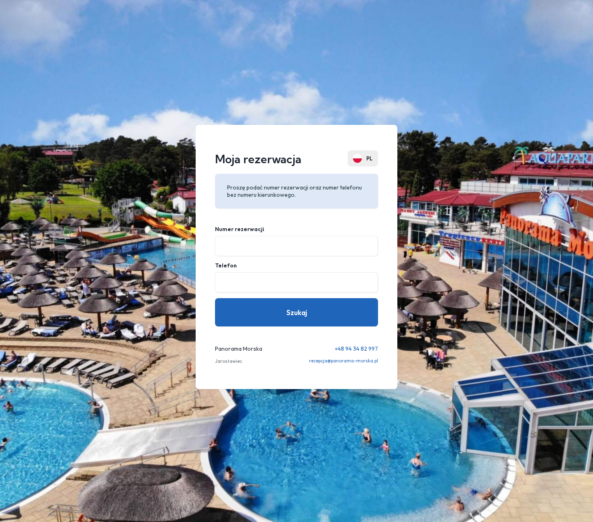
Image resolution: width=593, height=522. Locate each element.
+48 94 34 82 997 (356, 348)
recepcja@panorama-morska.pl (343, 361)
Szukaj (296, 312)
